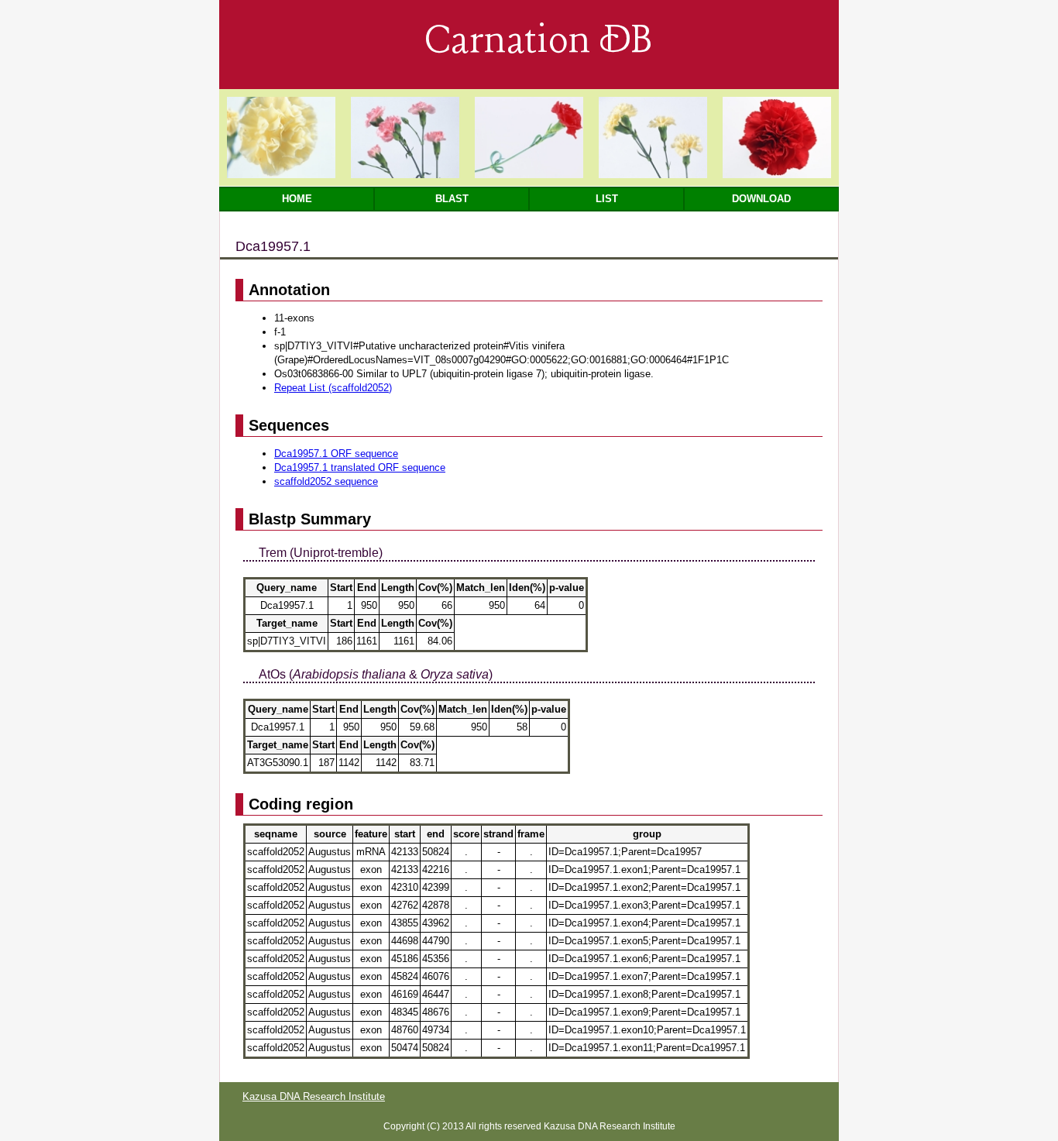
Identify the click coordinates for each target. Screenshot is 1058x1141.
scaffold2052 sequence (326, 481)
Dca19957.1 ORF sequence (336, 453)
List (607, 198)
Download (761, 198)
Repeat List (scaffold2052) (333, 388)
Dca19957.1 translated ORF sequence (359, 467)
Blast (452, 198)
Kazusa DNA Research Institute (313, 1096)
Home (297, 198)
